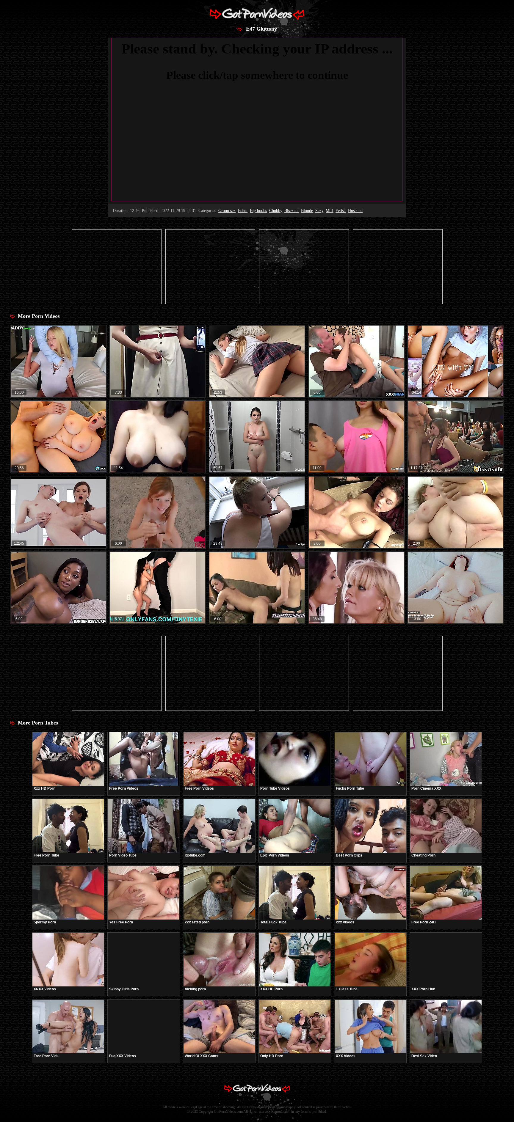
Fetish (341, 210)
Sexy (319, 210)
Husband (355, 210)
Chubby (275, 210)
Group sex (227, 210)
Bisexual (291, 210)
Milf (329, 210)
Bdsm (242, 210)
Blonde (307, 210)
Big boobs (258, 210)
